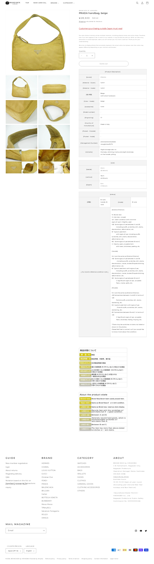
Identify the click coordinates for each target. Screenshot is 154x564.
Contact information (101, 558)
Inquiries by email (121, 476)
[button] (137, 2)
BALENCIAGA (47, 487)
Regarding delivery (14, 474)
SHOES (80, 477)
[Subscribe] (43, 530)
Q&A (7, 477)
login (8, 467)
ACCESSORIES (83, 467)
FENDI (44, 481)
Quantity (82, 51)
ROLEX (45, 514)
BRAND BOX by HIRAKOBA (20, 559)
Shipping (82, 21)
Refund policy (50, 558)
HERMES (45, 463)
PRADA (45, 484)
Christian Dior (47, 477)
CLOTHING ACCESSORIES (88, 487)
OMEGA (45, 518)
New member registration (17, 463)
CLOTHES (81, 481)
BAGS (79, 470)
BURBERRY (47, 501)
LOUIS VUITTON (49, 470)
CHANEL (45, 467)
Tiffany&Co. (46, 508)
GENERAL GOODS (85, 484)
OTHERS (81, 491)
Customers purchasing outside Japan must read (100, 28)
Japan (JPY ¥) (13, 551)
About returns (11, 470)
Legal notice (114, 558)
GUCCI (44, 474)
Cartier (44, 494)
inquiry (8, 487)
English (29, 551)
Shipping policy (87, 558)
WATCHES (81, 463)
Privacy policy (61, 558)
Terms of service (74, 558)
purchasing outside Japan (16, 484)
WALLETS (81, 474)
